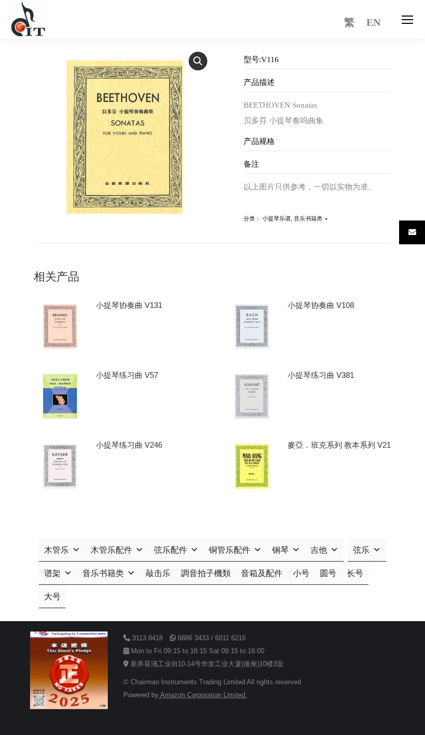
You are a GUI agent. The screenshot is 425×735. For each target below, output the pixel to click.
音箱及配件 (261, 573)
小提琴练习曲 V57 (127, 375)
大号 (52, 596)
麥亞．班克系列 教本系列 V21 (339, 444)
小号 (301, 573)
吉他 (318, 550)
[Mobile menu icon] (407, 19)
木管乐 (56, 550)
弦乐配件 (170, 550)
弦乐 (361, 550)
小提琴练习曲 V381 (321, 375)
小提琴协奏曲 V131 (129, 305)
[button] (198, 61)
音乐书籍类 (308, 218)
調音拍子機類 (206, 573)
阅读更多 (115, 334)
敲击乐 (158, 573)
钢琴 (280, 550)
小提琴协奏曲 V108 (321, 305)
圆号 (328, 573)
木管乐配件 (111, 550)
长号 (355, 573)
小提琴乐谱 (276, 218)
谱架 (52, 573)
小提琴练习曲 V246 (129, 444)
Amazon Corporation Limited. (203, 695)
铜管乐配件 (229, 550)
